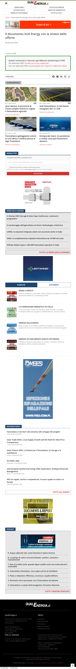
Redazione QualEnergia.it (12, 115)
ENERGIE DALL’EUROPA (28, 323)
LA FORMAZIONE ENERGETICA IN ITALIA (36, 307)
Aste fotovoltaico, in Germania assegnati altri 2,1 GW (54, 107)
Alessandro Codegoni (45, 144)
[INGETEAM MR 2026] (38, 192)
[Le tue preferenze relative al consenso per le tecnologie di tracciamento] (72, 665)
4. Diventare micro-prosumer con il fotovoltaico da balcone (33, 580)
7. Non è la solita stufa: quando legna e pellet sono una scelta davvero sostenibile (37, 565)
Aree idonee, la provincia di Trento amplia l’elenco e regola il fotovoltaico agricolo (20, 109)
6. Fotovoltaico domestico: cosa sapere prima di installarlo (32, 571)
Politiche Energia (43, 621)
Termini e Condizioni (57, 663)
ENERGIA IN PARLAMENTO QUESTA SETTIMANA (39, 339)
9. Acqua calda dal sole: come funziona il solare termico (31, 553)
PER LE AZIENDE (12, 635)
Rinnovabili (41, 619)
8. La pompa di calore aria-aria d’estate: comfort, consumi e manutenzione (33, 558)
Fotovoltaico (41, 624)
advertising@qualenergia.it (18, 641)
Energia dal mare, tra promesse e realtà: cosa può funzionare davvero (54, 138)
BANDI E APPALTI (26, 291)
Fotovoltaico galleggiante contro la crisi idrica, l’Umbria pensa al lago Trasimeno (20, 138)
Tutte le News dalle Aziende (54, 252)
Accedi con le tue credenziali (37, 63)
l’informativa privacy (30, 169)
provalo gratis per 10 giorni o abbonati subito (48, 66)
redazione (46, 659)
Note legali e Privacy (34, 663)
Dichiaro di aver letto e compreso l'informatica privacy (25, 167)
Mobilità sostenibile (19, 13)
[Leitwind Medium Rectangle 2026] (38, 268)
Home (7, 17)
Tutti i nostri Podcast (57, 591)
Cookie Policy (45, 663)
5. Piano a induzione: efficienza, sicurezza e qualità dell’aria (33, 576)
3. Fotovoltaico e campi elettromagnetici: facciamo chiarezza (33, 585)
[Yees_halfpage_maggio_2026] (38, 389)
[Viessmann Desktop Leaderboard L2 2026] (38, 25)
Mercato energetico (44, 626)
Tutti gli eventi (61, 492)
